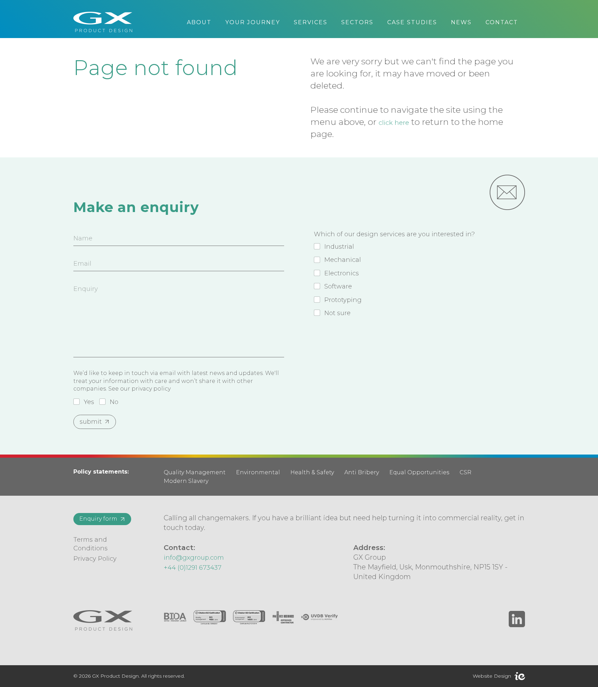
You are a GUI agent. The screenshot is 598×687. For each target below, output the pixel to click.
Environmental (258, 472)
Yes (89, 402)
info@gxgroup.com (194, 557)
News (461, 22)
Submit (91, 421)
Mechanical (342, 260)
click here (394, 123)
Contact (502, 22)
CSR (465, 472)
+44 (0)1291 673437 (192, 567)
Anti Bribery (361, 472)
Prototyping (343, 300)
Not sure (337, 313)
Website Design (492, 676)
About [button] (199, 22)
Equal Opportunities (419, 472)
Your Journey (252, 22)
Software (338, 286)
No (114, 402)
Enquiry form (98, 518)
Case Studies (412, 22)
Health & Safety (312, 472)
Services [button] (310, 22)
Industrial (339, 246)
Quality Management (195, 472)
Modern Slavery (186, 481)
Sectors (357, 22)
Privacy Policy (95, 558)
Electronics (341, 273)
